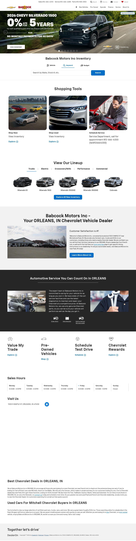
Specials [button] (103, 7)
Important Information (128, 13)
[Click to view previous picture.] (5, 32)
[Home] (76, 7)
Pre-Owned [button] (94, 7)
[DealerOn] (12, 535)
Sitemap (41, 535)
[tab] (51, 65)
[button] (59, 51)
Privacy (47, 535)
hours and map (99, 244)
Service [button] (118, 7)
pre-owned (123, 512)
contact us (38, 495)
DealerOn (35, 535)
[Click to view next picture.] (130, 32)
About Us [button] (126, 7)
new (107, 512)
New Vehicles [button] (83, 7)
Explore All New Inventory (68, 197)
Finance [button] (110, 7)
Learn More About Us (81, 255)
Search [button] (98, 73)
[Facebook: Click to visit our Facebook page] (46, 404)
